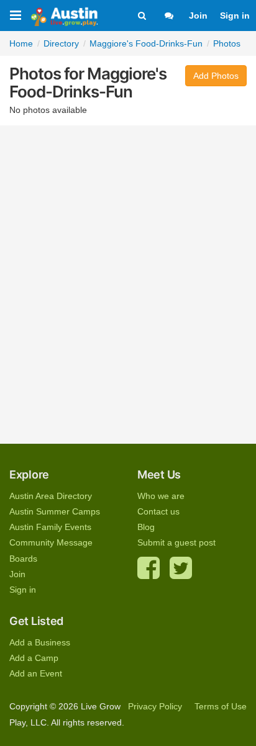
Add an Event (35, 673)
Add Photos (216, 76)
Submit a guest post (176, 542)
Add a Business (39, 642)
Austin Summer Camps (54, 511)
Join (198, 15)
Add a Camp (33, 658)
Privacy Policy (155, 706)
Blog (146, 527)
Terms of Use (220, 706)
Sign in (235, 15)
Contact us (158, 511)
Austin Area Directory (50, 496)
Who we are (161, 496)
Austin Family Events (50, 527)
